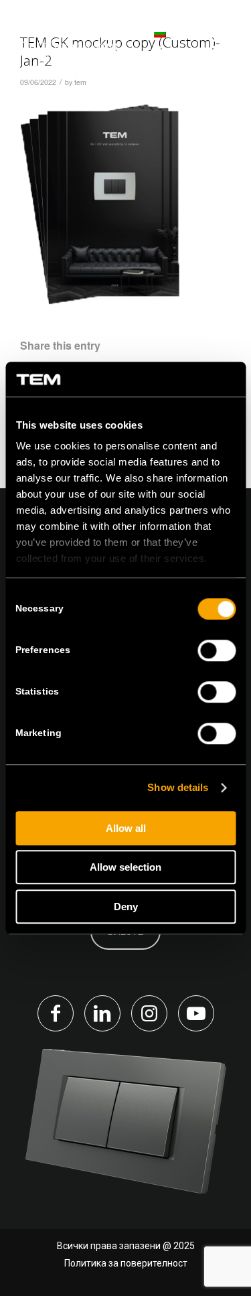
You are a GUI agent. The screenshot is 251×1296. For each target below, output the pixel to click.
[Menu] (219, 39)
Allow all (126, 828)
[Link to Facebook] (55, 1013)
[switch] (216, 650)
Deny (126, 906)
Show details (177, 788)
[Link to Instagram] (149, 1013)
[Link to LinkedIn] (102, 1013)
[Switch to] (142, 40)
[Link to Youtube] (196, 1013)
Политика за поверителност (125, 1263)
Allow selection (125, 867)
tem (80, 82)
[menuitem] (142, 40)
